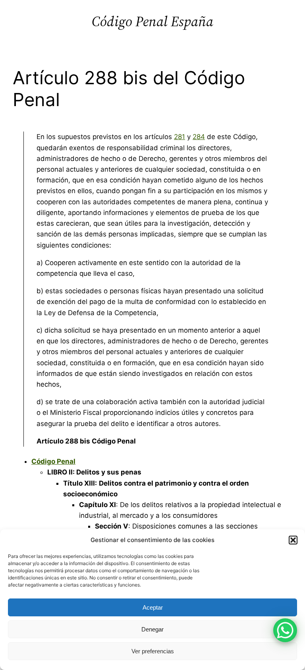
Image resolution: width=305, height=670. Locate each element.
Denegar (152, 629)
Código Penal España (152, 21)
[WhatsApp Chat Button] (285, 630)
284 (199, 137)
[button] (293, 540)
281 (179, 137)
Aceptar (153, 607)
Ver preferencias (152, 651)
